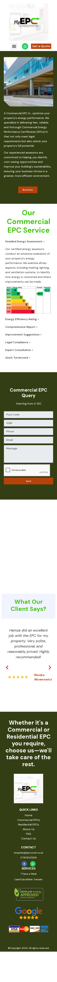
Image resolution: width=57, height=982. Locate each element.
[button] (14, 46)
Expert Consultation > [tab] (19, 350)
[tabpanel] (28, 280)
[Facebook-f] (24, 864)
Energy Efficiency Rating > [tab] (22, 319)
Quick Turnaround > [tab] (17, 357)
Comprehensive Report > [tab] (21, 327)
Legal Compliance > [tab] (18, 342)
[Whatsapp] (33, 864)
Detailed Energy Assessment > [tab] (25, 241)
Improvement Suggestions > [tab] (23, 334)
